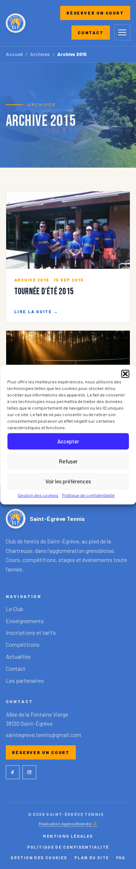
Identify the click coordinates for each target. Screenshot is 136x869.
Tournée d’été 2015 (44, 291)
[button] (125, 373)
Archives (40, 54)
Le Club (14, 608)
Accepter (68, 441)
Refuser (68, 461)
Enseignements (25, 620)
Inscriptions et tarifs (31, 632)
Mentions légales (68, 835)
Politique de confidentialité (88, 494)
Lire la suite (36, 311)
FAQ (120, 857)
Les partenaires (25, 680)
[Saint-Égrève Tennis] (15, 23)
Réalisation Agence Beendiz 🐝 (68, 823)
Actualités (18, 656)
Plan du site (91, 857)
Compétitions (23, 644)
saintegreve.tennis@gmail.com (43, 734)
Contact (91, 32)
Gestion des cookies (38, 494)
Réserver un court (95, 12)
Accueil (14, 54)
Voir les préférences (68, 481)
